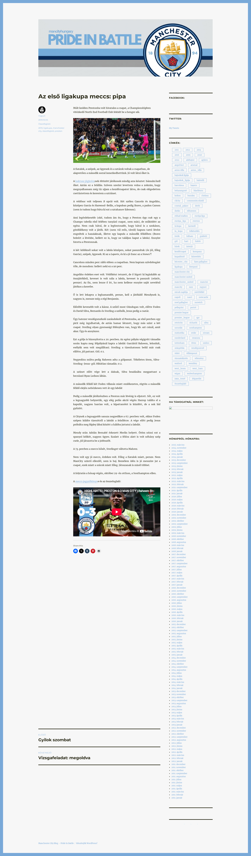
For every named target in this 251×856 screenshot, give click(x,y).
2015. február (177, 652)
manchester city (182, 272)
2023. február (177, 469)
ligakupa (47, 128)
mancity (178, 287)
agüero (204, 160)
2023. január (177, 472)
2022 (177, 160)
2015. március (177, 649)
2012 (187, 150)
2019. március (177, 533)
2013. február (177, 722)
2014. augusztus (178, 670)
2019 (40, 128)
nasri (189, 297)
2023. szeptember (179, 463)
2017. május (176, 572)
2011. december (178, 764)
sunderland (180, 338)
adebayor (190, 160)
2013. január (176, 725)
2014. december (178, 658)
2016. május (176, 609)
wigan (177, 373)
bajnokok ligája (182, 175)
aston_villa (196, 170)
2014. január (177, 688)
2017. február (177, 582)
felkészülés (194, 231)
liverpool (193, 267)
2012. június (176, 746)
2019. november (178, 518)
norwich (198, 302)
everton (196, 221)
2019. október (177, 521)
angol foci (179, 165)
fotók (177, 236)
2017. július (176, 569)
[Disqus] (99, 610)
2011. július (176, 779)
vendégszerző (197, 348)
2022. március (177, 481)
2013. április (176, 715)
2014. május (176, 676)
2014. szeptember (179, 667)
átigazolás (196, 378)
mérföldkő (199, 292)
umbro (206, 343)
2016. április (177, 612)
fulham (189, 236)
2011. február (177, 795)
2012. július (176, 743)
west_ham (197, 368)
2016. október (177, 594)
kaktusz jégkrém (85, 181)
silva (206, 323)
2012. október (177, 734)
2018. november (178, 536)
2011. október (177, 770)
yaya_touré (180, 378)
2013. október (177, 697)
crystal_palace (181, 206)
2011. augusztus (178, 776)
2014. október (177, 664)
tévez (193, 343)
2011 (177, 150)
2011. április (176, 788)
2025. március (177, 445)
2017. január (177, 585)
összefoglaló (48, 131)
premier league (181, 312)
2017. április (176, 575)
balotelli (200, 180)
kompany (197, 251)
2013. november (178, 694)
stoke (193, 333)
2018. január (177, 551)
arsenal (194, 165)
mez (191, 287)
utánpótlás (179, 348)
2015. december (178, 624)
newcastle (203, 297)
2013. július (176, 706)
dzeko (177, 211)
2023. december (178, 460)
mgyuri (41, 116)
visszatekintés (181, 358)
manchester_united (184, 282)
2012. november (178, 731)
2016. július (176, 603)
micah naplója (181, 292)
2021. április (176, 490)
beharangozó (181, 190)
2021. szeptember (179, 487)
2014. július (176, 673)
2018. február (177, 548)
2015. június (176, 639)
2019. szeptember (179, 524)
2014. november (178, 661)
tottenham (179, 343)
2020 (199, 155)
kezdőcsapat (180, 251)
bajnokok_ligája (182, 180)
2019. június (177, 530)
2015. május (176, 642)
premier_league (182, 317)
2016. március (177, 615)
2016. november (178, 591)
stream (206, 333)
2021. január (177, 493)
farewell (192, 226)
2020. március (177, 506)
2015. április (176, 645)
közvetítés (196, 256)
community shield (195, 201)
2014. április (176, 679)
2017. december (178, 554)
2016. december (178, 588)
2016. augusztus (178, 600)
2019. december (178, 515)
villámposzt (191, 353)
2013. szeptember (179, 700)
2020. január (177, 512)
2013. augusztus (178, 703)
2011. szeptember (179, 773)
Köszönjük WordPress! (86, 843)
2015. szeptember (179, 630)
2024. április (177, 454)
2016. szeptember (179, 597)
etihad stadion (181, 216)
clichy (177, 201)
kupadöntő (180, 256)
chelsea (204, 195)
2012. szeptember (179, 737)
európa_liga (180, 221)
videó (177, 353)
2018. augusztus (178, 542)
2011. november (178, 767)
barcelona (179, 185)
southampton (195, 328)
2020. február (177, 509)
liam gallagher (200, 262)
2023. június (177, 466)
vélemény (199, 358)
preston (58, 131)
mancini (204, 282)
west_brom (180, 368)
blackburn (198, 190)
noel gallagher (181, 302)
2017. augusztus (178, 566)
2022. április (177, 478)
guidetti (203, 236)
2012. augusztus (178, 740)
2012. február (177, 758)
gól (176, 241)
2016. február (177, 618)
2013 (199, 150)
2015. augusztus (178, 633)
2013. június (176, 709)
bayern (194, 185)
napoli (177, 297)
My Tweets (174, 128)
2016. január (177, 621)
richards (193, 323)
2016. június (177, 606)
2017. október (177, 560)
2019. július (176, 527)
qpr (198, 317)
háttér (198, 241)
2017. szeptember (179, 563)
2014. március (177, 682)
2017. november (178, 557)
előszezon (191, 211)
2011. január (176, 798)
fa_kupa (178, 231)
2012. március (177, 755)
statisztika (179, 333)
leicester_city (181, 262)
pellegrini (179, 307)
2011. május (176, 785)
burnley (191, 195)
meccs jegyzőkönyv (86, 481)
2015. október (177, 627)
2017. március (177, 579)
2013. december (178, 691)
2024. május (177, 451)
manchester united (183, 277)
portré (193, 307)
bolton (178, 195)
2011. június (176, 782)
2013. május (176, 712)
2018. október (177, 539)
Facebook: (177, 97)
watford (178, 363)
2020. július (176, 496)
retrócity (179, 323)
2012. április (176, 752)
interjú (189, 246)
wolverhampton (194, 373)
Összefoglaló (44, 124)
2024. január (177, 457)
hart (186, 241)
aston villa (179, 170)
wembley (193, 363)
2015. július (176, 636)
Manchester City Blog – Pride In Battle (56, 843)
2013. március (177, 718)
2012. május (176, 749)
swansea (196, 338)
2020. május (177, 499)
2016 (177, 155)
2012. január (177, 761)
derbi (197, 206)
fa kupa (178, 226)
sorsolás (178, 328)
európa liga (200, 216)
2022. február (177, 484)
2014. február (177, 685)
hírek (177, 246)
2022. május (177, 475)
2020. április (177, 502)
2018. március (177, 545)
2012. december (178, 728)
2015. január (177, 655)
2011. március (177, 792)
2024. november (178, 448)
